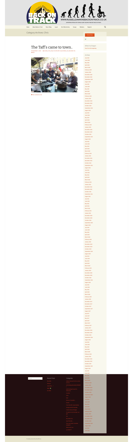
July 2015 (87, 370)
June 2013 (87, 430)
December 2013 (88, 416)
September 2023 (89, 136)
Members (82, 27)
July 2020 (87, 227)
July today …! (50, 386)
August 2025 (88, 81)
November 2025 (88, 77)
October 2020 (88, 220)
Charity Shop (90, 35)
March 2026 (87, 67)
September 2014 (89, 394)
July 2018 (87, 284)
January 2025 (88, 98)
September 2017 (89, 308)
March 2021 (87, 208)
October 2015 (88, 363)
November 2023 (88, 132)
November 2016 (88, 332)
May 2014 (87, 404)
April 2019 (87, 263)
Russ (33, 52)
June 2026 (87, 60)
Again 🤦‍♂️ (49, 388)
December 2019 (88, 244)
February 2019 (88, 268)
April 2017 (87, 320)
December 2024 (88, 101)
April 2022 (87, 177)
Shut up (49, 383)
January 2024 (88, 127)
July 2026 (87, 58)
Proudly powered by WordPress (33, 439)
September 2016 (89, 337)
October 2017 (88, 306)
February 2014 (88, 411)
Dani (52, 50)
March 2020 (87, 237)
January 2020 (88, 241)
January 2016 (88, 356)
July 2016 (87, 342)
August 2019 (88, 253)
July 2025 (87, 84)
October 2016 (88, 335)
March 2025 (87, 93)
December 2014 (88, 387)
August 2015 (88, 368)
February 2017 (88, 325)
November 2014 (88, 390)
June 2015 (87, 373)
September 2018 (89, 280)
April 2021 (87, 206)
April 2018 (87, 292)
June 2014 (87, 402)
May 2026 (87, 62)
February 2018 (88, 296)
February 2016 (88, 354)
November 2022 (88, 160)
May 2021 (87, 203)
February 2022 (88, 182)
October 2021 (88, 191)
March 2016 (87, 351)
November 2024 (88, 103)
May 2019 (87, 261)
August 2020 (88, 225)
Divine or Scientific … (71, 400)
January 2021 (88, 213)
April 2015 (87, 378)
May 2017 (87, 318)
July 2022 (87, 170)
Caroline (46, 50)
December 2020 (88, 215)
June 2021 (87, 201)
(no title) (49, 390)
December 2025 (88, 74)
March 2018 (87, 294)
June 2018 (87, 287)
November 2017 (88, 304)
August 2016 (88, 339)
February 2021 (88, 210)
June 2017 (87, 316)
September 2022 (89, 165)
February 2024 (88, 124)
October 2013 (88, 421)
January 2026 (88, 72)
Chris (49, 50)
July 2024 (87, 113)
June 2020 (87, 230)
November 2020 (88, 218)
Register (90, 27)
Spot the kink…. (70, 421)
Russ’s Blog (48, 27)
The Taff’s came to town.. (52, 47)
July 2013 (87, 428)
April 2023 (87, 148)
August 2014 (88, 397)
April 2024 (87, 120)
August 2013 (88, 425)
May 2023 (87, 146)
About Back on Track (37, 27)
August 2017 (88, 311)
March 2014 (87, 409)
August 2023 (88, 139)
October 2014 (88, 392)
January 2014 (88, 413)
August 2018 (88, 282)
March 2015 (87, 380)
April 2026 (87, 65)
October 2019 (88, 249)
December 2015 (88, 359)
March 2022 (87, 179)
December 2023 (88, 129)
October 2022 (88, 163)
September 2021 (89, 194)
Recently (49, 381)
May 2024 (87, 117)
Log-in (56, 27)
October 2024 (88, 105)
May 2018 (87, 289)
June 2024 (87, 115)
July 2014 (87, 399)
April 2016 (87, 349)
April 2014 (87, 406)
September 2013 (89, 423)
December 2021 (88, 187)
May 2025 (87, 89)
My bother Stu (72, 50)
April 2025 (87, 91)
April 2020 (87, 234)
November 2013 (88, 418)
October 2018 (88, 277)
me (67, 50)
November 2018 (88, 275)
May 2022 (87, 175)
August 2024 (88, 110)
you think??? (69, 429)
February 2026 (88, 70)
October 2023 (88, 134)
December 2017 (88, 301)
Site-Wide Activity (65, 27)
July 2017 (87, 313)
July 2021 (87, 199)
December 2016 (88, 330)
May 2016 (87, 347)
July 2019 (87, 256)
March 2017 (87, 323)
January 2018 (88, 299)
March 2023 (87, 151)
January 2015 (88, 385)
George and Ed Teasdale (71, 407)
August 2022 (88, 167)
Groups (74, 27)
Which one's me (69, 427)
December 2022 (88, 158)
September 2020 (89, 222)
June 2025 (87, 86)
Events (67, 402)
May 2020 (87, 232)
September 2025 (89, 79)
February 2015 (88, 382)
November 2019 (88, 246)
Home (27, 27)
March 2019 (87, 265)
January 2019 (88, 270)
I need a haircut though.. (71, 409)
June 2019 (87, 258)
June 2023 (87, 144)
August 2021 (88, 196)
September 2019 (89, 251)
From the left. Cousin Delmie (59, 50)
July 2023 (87, 141)
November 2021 (88, 189)
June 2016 (87, 344)
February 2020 (88, 239)
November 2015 (88, 361)
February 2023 (88, 153)
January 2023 (88, 156)
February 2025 (88, 96)
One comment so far (37, 94)
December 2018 (88, 273)
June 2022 (87, 172)
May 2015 (87, 375)
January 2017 (88, 327)
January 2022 (88, 184)
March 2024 (87, 122)
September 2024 (89, 108)
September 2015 (89, 366)
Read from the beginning (90, 48)
